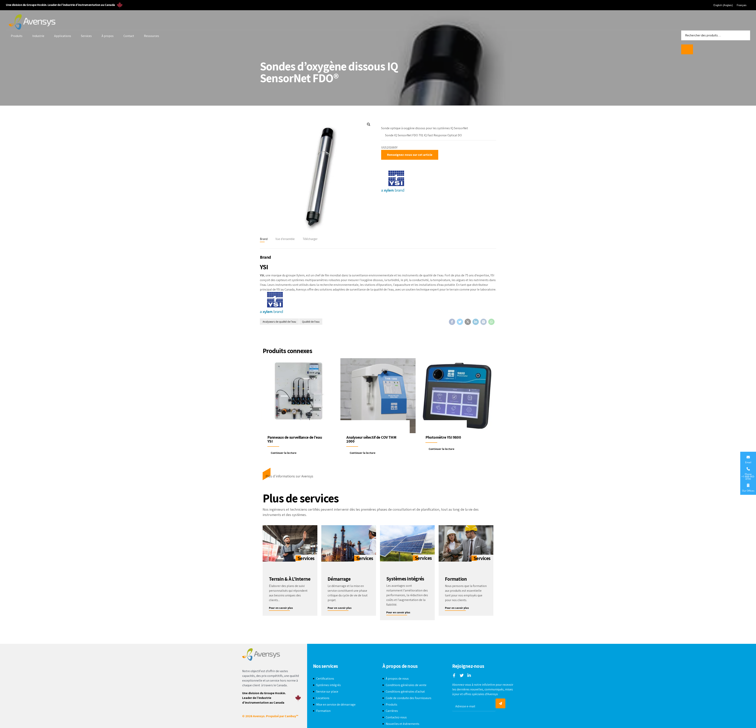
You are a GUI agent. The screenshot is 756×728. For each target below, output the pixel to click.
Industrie (38, 36)
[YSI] (392, 182)
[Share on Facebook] (452, 322)
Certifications (325, 678)
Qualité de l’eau (311, 321)
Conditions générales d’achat (405, 691)
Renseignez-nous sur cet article (409, 155)
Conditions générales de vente (406, 685)
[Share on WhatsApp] (491, 322)
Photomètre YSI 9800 (443, 437)
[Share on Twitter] (460, 322)
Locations (322, 698)
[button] (368, 124)
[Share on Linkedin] (475, 322)
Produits (16, 36)
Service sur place (327, 691)
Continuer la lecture (283, 453)
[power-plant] (348, 543)
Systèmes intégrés (328, 685)
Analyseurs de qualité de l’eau (279, 321)
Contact (128, 36)
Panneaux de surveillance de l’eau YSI (294, 439)
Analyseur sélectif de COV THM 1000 (371, 439)
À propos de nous (397, 678)
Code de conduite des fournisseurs (408, 698)
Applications (62, 36)
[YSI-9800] (457, 395)
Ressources (151, 36)
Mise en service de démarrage (336, 704)
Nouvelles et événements (402, 724)
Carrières (392, 711)
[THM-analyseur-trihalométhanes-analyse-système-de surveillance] (377, 395)
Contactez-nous (396, 717)
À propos (108, 36)
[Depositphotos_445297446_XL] (466, 543)
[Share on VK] (483, 322)
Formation (323, 711)
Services (86, 36)
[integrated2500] (407, 543)
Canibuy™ (291, 716)
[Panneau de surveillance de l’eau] (298, 395)
